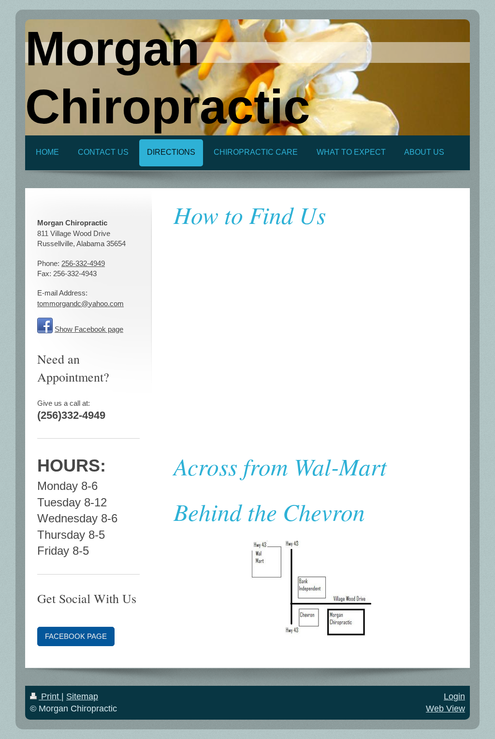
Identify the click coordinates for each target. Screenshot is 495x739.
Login (454, 696)
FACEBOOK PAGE (76, 636)
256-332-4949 (83, 263)
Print (50, 696)
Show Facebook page (89, 329)
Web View (445, 708)
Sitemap (82, 696)
